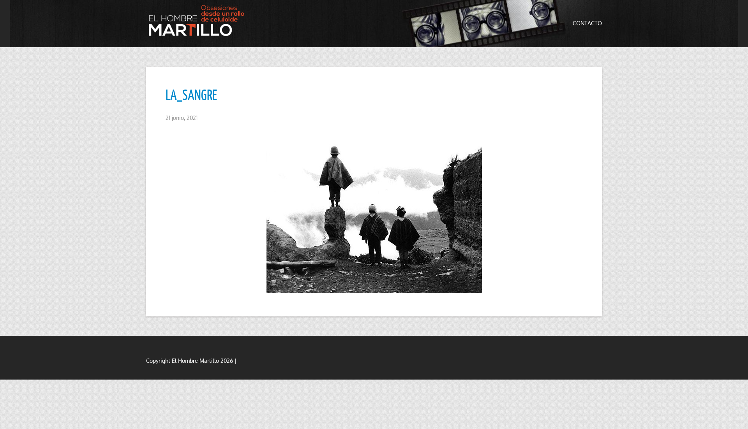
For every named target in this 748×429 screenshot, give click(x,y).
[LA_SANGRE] (374, 212)
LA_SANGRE (191, 94)
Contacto (587, 23)
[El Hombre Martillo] (198, 20)
